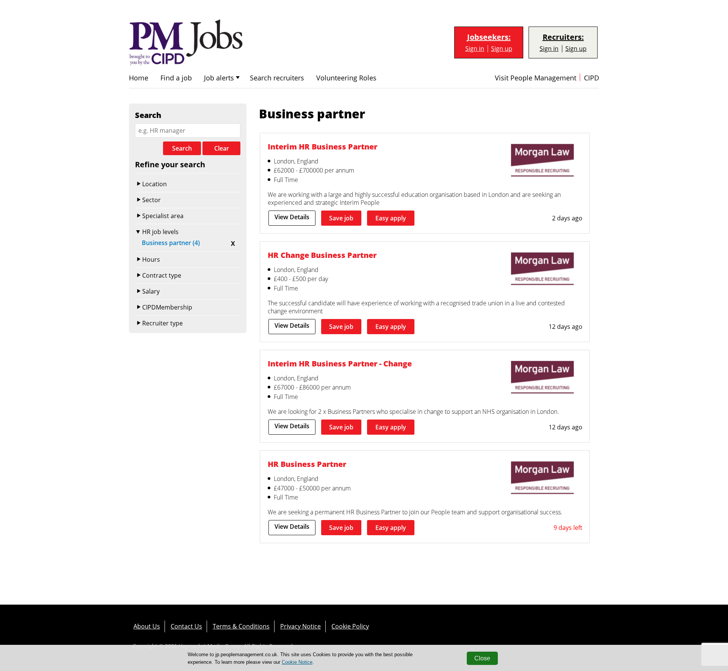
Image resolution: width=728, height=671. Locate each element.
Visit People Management (535, 78)
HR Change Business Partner (322, 255)
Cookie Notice (297, 662)
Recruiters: (563, 37)
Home (138, 78)
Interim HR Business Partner (322, 146)
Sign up (501, 48)
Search (182, 148)
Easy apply (390, 218)
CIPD (591, 78)
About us (146, 626)
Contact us (186, 626)
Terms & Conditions (241, 626)
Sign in (474, 48)
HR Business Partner (307, 464)
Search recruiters (277, 78)
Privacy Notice (300, 626)
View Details (292, 217)
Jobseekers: (489, 37)
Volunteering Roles (346, 78)
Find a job (176, 78)
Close (482, 658)
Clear (221, 148)
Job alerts (219, 78)
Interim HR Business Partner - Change (340, 363)
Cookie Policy (350, 626)
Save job (341, 218)
